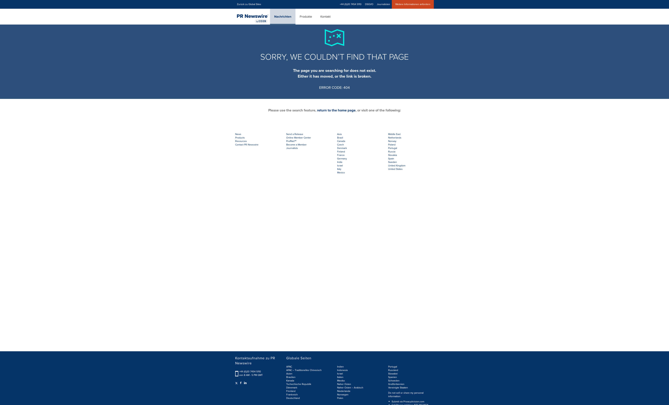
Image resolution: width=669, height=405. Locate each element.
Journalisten (383, 4)
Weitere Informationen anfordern (412, 4)
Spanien (392, 377)
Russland (393, 370)
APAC (289, 367)
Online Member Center (298, 138)
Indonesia (342, 370)
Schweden (393, 380)
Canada (341, 141)
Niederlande (343, 391)
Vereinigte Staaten (398, 387)
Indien (340, 367)
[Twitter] (237, 383)
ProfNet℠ (291, 141)
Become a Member (296, 145)
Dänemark (291, 387)
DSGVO (369, 4)
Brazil (340, 138)
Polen (340, 398)
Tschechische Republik (298, 384)
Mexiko (341, 380)
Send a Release (294, 134)
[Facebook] (240, 383)
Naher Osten (344, 384)
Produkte (306, 16)
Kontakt (325, 16)
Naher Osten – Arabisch (350, 387)
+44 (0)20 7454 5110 (250, 371)
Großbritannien (396, 384)
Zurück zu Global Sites (249, 4)
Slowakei (393, 374)
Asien (289, 374)
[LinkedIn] (245, 383)
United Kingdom (396, 165)
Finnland (290, 391)
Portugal (392, 367)
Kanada (290, 380)
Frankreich (292, 394)
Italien (340, 377)
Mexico (341, 172)
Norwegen (342, 394)
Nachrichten (282, 16)
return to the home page (336, 110)
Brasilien (290, 377)
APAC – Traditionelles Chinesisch (304, 370)
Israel (340, 374)
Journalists (292, 148)
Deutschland (293, 398)
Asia (339, 134)
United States (395, 169)
